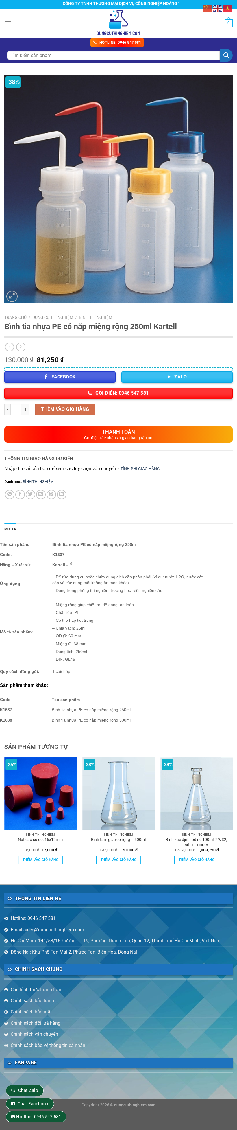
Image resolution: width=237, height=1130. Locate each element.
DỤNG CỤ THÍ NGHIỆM (52, 317)
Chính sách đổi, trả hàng (35, 1023)
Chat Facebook (33, 1103)
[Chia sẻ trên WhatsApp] (9, 494)
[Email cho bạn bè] (41, 494)
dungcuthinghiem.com (134, 1105)
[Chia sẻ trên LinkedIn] (61, 494)
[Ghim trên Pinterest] (51, 494)
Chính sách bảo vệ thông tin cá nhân (48, 1045)
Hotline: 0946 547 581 (33, 918)
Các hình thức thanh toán (36, 989)
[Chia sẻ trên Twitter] (30, 494)
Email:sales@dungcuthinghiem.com (47, 929)
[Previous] (4, 816)
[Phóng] (12, 296)
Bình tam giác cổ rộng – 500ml (118, 839)
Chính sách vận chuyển (34, 1034)
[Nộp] (226, 55)
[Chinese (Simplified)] (208, 8)
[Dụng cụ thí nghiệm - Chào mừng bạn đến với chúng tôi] (118, 23)
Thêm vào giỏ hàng (65, 409)
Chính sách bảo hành (32, 1000)
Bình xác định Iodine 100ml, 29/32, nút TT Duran (196, 842)
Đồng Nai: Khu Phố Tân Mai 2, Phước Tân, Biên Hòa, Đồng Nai (74, 952)
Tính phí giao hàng (140, 468)
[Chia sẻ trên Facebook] (20, 494)
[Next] (232, 816)
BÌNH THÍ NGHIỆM (95, 317)
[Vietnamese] (228, 8)
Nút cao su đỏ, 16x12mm (40, 839)
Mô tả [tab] (10, 529)
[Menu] (7, 23)
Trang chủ (15, 317)
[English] (218, 8)
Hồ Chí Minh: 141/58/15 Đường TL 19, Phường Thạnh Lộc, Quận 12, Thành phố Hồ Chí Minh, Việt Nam (116, 940)
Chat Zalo (28, 1090)
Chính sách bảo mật (31, 1012)
